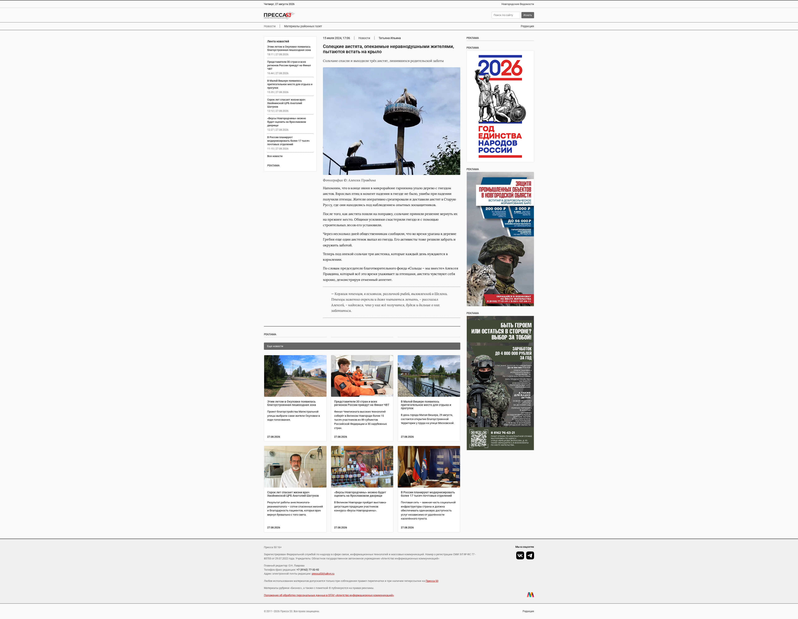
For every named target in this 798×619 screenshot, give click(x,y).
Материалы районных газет (303, 26)
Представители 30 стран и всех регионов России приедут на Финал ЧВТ (289, 65)
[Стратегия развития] (500, 106)
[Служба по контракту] (500, 383)
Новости (270, 26)
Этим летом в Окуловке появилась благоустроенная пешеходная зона (289, 48)
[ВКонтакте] (520, 555)
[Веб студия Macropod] (530, 594)
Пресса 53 (432, 580)
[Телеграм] (530, 555)
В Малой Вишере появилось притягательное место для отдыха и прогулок (289, 84)
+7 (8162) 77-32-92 (308, 569)
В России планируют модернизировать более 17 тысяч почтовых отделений (288, 141)
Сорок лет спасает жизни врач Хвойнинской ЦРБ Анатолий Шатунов (286, 103)
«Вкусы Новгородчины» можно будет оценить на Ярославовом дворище (286, 122)
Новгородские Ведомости (517, 4)
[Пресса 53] (324, 16)
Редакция (527, 26)
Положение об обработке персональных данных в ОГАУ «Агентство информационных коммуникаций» (329, 595)
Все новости (274, 156)
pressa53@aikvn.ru (323, 573)
